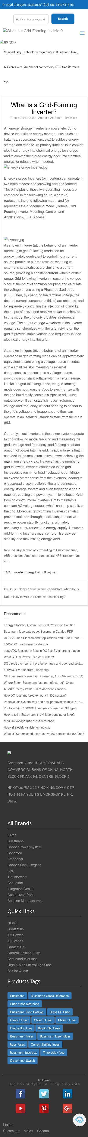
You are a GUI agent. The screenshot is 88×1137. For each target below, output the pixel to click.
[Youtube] (20, 1108)
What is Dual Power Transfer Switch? (29, 657)
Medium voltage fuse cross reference (29, 721)
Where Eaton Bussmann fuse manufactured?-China (39, 682)
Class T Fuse (43, 1020)
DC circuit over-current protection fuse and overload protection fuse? (44, 663)
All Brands (15, 940)
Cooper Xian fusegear (24, 864)
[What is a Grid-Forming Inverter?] (33, 30)
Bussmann (51, 572)
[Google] (67, 1108)
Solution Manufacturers (25, 900)
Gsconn (43, 1130)
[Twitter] (44, 1093)
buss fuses (17, 1044)
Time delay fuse (54, 1052)
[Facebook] (20, 1093)
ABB (11, 870)
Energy (29, 572)
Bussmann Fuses (22, 1036)
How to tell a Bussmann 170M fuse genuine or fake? (39, 714)
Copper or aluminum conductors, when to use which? (51, 589)
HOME (12, 923)
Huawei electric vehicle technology (27, 727)
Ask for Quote (17, 970)
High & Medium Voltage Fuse (29, 964)
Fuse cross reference (24, 1004)
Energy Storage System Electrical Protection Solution (39, 625)
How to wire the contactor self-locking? (39, 596)
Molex (28, 1130)
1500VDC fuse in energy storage (26, 644)
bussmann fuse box (23, 1052)
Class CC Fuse (60, 1012)
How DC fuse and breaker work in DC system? (35, 695)
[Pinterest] (44, 1108)
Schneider (15, 882)
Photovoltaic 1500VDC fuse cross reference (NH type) (40, 708)
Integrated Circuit (20, 888)
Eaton (39, 572)
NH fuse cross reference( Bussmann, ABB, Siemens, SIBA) (43, 676)
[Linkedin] (67, 1093)
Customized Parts (20, 894)
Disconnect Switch (22, 1060)
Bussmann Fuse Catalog (27, 1012)
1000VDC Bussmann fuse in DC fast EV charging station (42, 650)
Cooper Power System (24, 846)
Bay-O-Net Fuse (49, 1028)
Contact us (15, 928)
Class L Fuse (67, 1020)
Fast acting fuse (21, 1028)
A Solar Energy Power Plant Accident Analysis (35, 689)
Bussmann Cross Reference (50, 996)
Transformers (17, 876)
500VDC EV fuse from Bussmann (26, 670)
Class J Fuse (19, 1020)
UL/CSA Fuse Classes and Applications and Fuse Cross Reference (44, 638)
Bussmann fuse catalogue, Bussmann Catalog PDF (38, 631)
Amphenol (15, 858)
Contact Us (15, 946)
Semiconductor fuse (22, 958)
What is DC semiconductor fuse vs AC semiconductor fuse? (44, 734)
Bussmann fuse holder (55, 1036)
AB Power (15, 934)
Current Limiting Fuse (23, 952)
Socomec (14, 852)
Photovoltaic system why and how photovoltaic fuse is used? (44, 702)
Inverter (18, 572)
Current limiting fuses (45, 1044)
